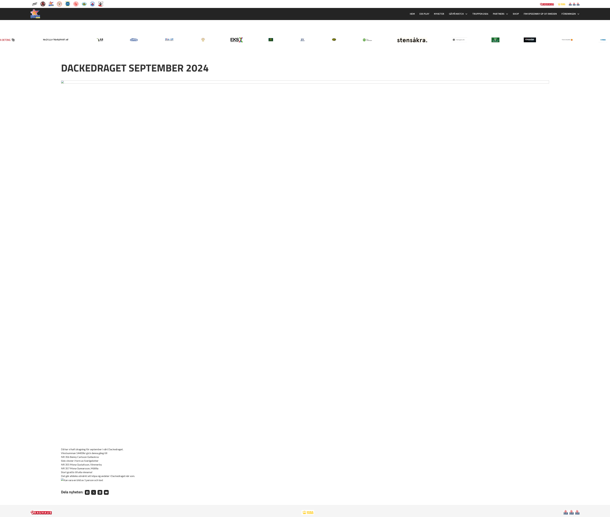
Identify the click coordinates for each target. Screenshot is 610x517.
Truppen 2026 (480, 14)
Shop (516, 14)
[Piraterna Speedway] (67, 3)
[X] (93, 492)
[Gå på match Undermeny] (466, 13)
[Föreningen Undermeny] (578, 13)
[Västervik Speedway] (84, 3)
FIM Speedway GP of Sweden (540, 14)
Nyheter (439, 14)
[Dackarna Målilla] (51, 3)
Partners (498, 14)
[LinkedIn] (100, 492)
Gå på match (456, 14)
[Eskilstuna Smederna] (100, 3)
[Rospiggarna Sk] (75, 3)
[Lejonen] (59, 3)
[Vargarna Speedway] (92, 3)
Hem (412, 14)
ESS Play (424, 14)
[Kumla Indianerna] (42, 3)
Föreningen (569, 14)
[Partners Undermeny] (507, 13)
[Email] (106, 492)
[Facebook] (87, 492)
